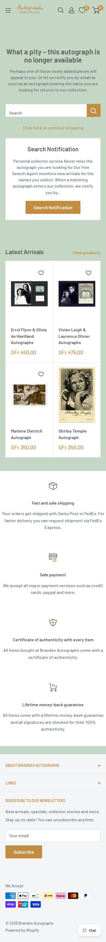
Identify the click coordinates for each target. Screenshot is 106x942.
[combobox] (46, 110)
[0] (96, 10)
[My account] (71, 10)
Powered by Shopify (22, 930)
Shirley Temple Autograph (72, 434)
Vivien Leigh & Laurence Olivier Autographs (74, 336)
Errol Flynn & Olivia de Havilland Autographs (28, 336)
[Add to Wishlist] (41, 272)
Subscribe (24, 852)
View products (87, 252)
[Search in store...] (94, 110)
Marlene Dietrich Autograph (26, 434)
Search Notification (53, 207)
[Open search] (61, 10)
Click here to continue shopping (53, 127)
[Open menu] (8, 10)
